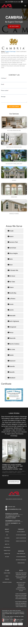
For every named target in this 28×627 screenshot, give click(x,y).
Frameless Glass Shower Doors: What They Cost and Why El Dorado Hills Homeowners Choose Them (21, 576)
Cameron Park (13, 242)
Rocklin (11, 355)
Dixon (11, 265)
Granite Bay (12, 293)
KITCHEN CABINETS (21, 531)
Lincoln (11, 304)
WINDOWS (7, 579)
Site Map (7, 556)
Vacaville (11, 372)
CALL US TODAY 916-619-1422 (12, 1)
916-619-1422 (11, 506)
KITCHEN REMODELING (21, 556)
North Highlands (14, 321)
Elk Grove (12, 276)
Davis (11, 259)
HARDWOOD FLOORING (6, 582)
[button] (3, 619)
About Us (7, 544)
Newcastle (12, 315)
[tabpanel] (14, 457)
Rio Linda (12, 349)
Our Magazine (7, 547)
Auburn (11, 236)
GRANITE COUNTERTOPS (21, 541)
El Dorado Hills (13, 270)
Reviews (7, 531)
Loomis (11, 310)
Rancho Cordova (14, 344)
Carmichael (12, 248)
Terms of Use (7, 553)
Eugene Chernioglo (10, 51)
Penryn (11, 332)
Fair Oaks (12, 282)
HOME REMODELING (21, 553)
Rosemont (12, 361)
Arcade (11, 231)
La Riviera (12, 298)
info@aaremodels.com (14, 509)
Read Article (5, 475)
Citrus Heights (13, 253)
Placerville (12, 338)
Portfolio (7, 541)
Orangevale (12, 327)
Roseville (12, 366)
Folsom (11, 287)
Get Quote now (14, 26)
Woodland (12, 378)
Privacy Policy (7, 550)
